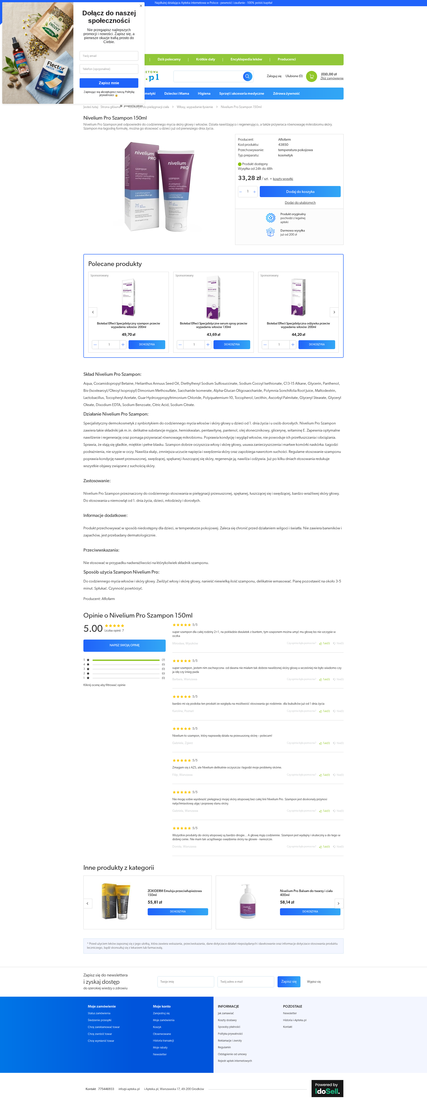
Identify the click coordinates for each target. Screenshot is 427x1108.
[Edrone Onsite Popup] (213, 554)
